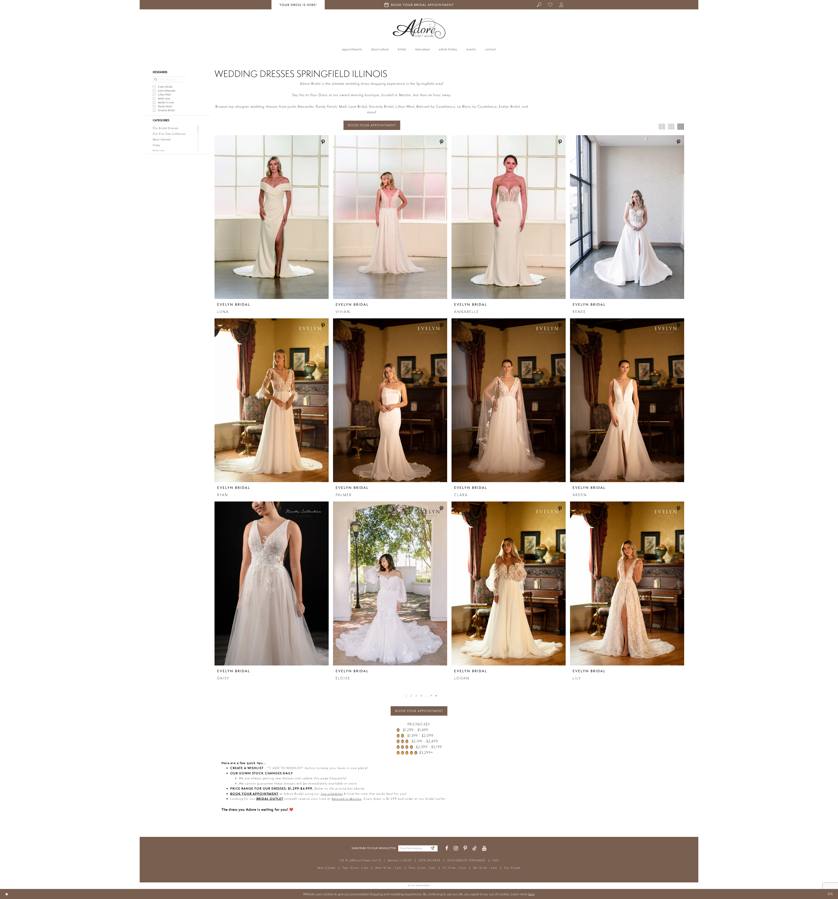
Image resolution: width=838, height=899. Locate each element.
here (531, 894)
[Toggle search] (539, 4)
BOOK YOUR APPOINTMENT (372, 125)
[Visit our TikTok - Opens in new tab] (474, 848)
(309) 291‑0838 (429, 860)
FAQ (495, 860)
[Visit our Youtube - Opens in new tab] (484, 848)
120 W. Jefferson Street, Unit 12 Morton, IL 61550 (375, 860)
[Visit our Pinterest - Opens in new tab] (465, 848)
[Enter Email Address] (433, 848)
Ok (830, 894)
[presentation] (272, 217)
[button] (561, 4)
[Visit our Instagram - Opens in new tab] (456, 848)
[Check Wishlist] (550, 4)
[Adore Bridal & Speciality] (419, 28)
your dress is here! (298, 5)
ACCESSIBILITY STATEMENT (466, 860)
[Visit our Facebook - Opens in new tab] (446, 848)
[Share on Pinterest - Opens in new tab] (322, 142)
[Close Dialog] (7, 894)
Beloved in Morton (347, 799)
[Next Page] (436, 695)
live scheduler (332, 794)
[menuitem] (539, 4)
